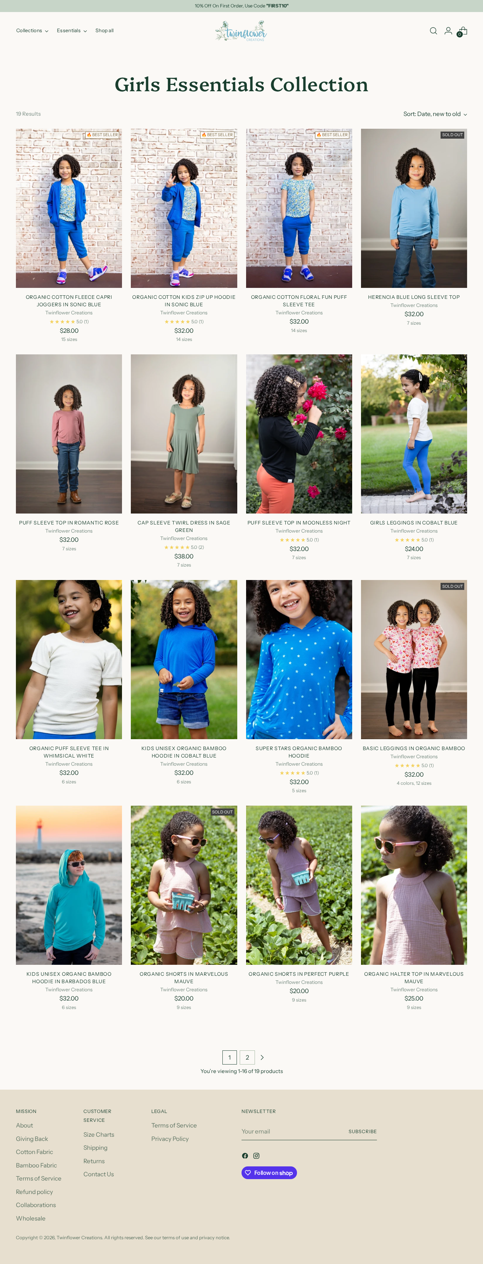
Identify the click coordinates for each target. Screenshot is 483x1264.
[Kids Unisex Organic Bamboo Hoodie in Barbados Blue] (69, 885)
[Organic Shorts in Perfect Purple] (299, 885)
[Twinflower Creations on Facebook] (246, 1157)
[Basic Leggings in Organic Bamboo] (414, 659)
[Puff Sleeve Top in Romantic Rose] (69, 434)
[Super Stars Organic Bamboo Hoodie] (299, 659)
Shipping (95, 1147)
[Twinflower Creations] (241, 30)
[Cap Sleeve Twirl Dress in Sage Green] (184, 434)
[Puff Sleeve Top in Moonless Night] (299, 434)
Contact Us (98, 1174)
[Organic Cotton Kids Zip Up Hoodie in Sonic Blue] (184, 208)
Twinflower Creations (79, 1237)
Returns (94, 1161)
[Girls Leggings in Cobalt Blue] (414, 434)
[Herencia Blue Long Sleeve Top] (414, 208)
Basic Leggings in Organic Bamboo (414, 748)
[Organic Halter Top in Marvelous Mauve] (414, 885)
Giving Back (32, 1138)
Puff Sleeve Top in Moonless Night (299, 523)
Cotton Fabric (34, 1151)
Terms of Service (39, 1178)
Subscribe (363, 1131)
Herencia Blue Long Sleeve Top (414, 297)
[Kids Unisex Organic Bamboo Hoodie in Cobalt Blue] (184, 659)
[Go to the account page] (448, 31)
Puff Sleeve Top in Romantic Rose (69, 523)
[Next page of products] (262, 1057)
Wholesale (31, 1218)
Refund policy (34, 1191)
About (24, 1125)
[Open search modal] (433, 31)
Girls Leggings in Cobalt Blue (414, 523)
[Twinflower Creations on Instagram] (257, 1157)
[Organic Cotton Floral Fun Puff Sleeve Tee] (299, 208)
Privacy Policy (170, 1138)
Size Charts (98, 1134)
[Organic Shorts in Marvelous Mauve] (184, 885)
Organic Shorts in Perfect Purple (299, 974)
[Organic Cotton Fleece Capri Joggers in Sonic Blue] (69, 208)
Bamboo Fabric (36, 1165)
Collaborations (36, 1204)
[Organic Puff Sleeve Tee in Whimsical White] (69, 659)
